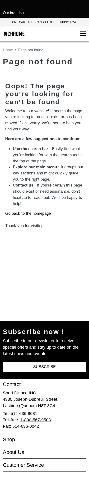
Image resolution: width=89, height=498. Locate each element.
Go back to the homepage (31, 237)
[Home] (14, 34)
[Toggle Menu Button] (82, 34)
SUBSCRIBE (44, 367)
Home (8, 50)
